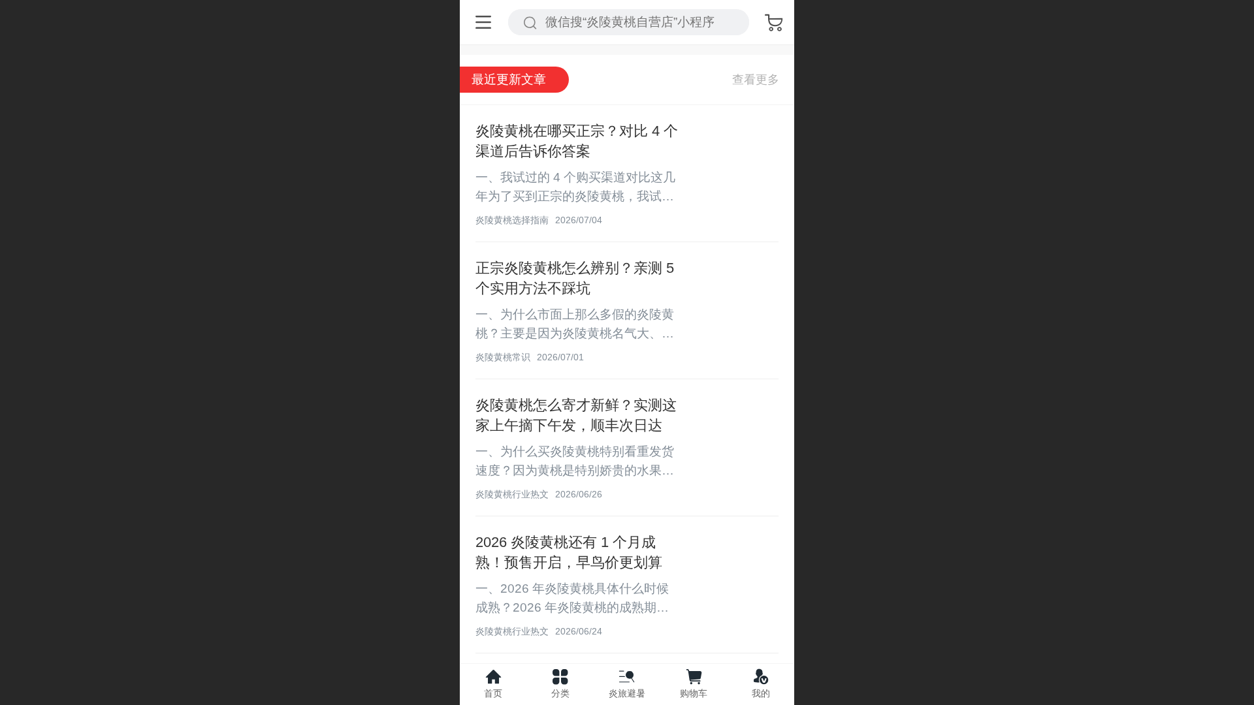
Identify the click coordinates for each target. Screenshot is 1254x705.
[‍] (755, 79)
